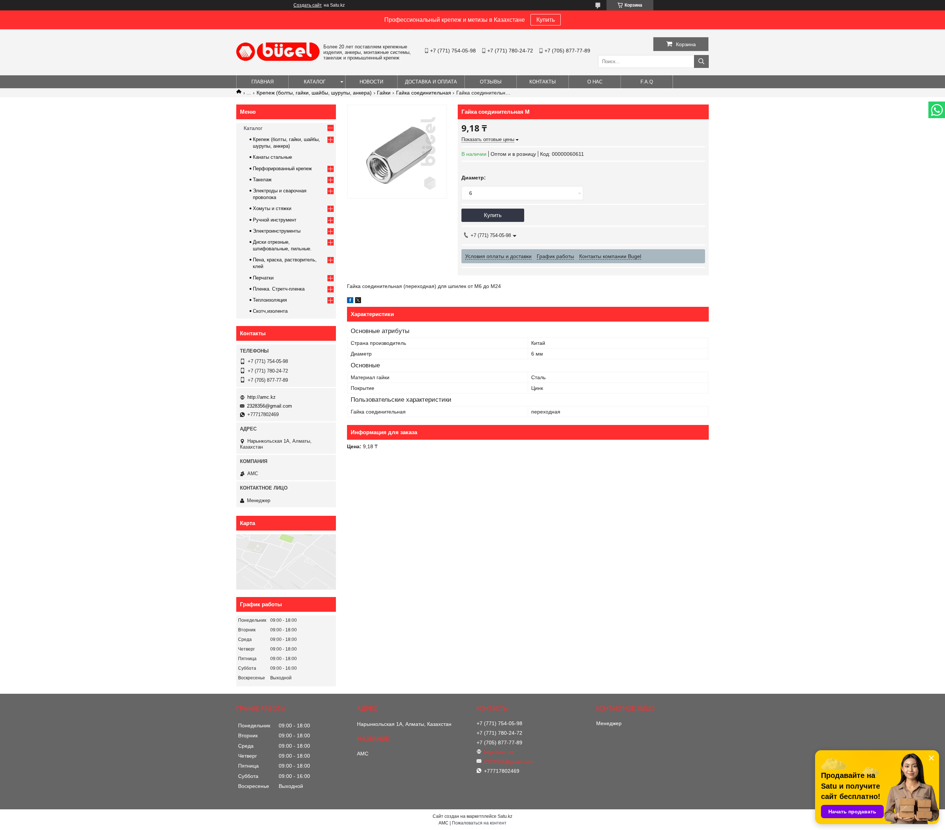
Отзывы (491, 82)
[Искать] (701, 61)
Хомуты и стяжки (272, 208)
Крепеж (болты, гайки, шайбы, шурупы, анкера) (314, 93)
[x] (358, 301)
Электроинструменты (276, 231)
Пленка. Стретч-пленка (279, 289)
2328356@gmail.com (269, 406)
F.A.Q (646, 82)
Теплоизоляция (270, 300)
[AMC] (278, 59)
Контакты (542, 82)
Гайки (384, 93)
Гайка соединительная (423, 93)
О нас (594, 82)
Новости (371, 82)
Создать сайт (307, 5)
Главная (262, 82)
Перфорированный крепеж (282, 168)
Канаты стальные (272, 157)
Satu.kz (505, 816)
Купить (545, 20)
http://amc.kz (261, 397)
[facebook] (350, 301)
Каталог (315, 82)
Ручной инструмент (274, 220)
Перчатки (263, 278)
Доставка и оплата (431, 82)
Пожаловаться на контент (479, 823)
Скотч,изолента (270, 311)
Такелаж (262, 179)
